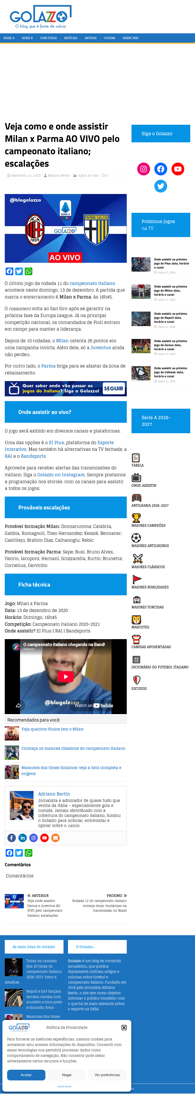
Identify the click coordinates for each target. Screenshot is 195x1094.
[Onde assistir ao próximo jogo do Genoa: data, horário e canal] (141, 350)
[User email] (55, 838)
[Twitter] (160, 186)
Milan (62, 340)
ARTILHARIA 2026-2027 (150, 505)
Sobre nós (130, 37)
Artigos (91, 37)
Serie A (9, 37)
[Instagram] (33, 838)
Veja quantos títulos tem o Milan (52, 729)
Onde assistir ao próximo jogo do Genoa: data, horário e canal (170, 344)
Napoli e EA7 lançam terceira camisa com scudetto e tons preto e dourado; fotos (44, 999)
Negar (67, 1075)
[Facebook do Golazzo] (160, 169)
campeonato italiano (92, 283)
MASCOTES (140, 627)
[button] (124, 1027)
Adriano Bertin (59, 175)
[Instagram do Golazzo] (143, 169)
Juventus (101, 347)
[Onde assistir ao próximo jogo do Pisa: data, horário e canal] (141, 269)
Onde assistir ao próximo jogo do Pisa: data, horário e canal (171, 263)
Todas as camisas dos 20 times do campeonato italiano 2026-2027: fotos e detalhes (33, 971)
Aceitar (26, 1075)
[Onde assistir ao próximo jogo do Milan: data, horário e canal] (141, 296)
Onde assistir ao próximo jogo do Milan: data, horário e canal (170, 290)
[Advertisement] (97, 84)
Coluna (109, 37)
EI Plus (56, 442)
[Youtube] (44, 838)
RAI (8, 456)
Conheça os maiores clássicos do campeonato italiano (73, 748)
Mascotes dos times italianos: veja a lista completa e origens (71, 770)
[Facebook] (11, 838)
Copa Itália (48, 37)
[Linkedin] (22, 838)
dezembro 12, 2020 (26, 175)
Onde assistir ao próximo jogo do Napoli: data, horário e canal (170, 317)
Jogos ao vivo (88, 175)
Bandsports (33, 456)
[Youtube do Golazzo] (177, 169)
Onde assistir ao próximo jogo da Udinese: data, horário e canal (170, 372)
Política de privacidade (64, 1086)
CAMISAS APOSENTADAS (151, 647)
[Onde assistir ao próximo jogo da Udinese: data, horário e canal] (141, 378)
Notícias (70, 37)
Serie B (27, 37)
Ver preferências (107, 1075)
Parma (48, 366)
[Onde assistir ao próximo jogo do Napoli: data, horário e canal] (141, 323)
